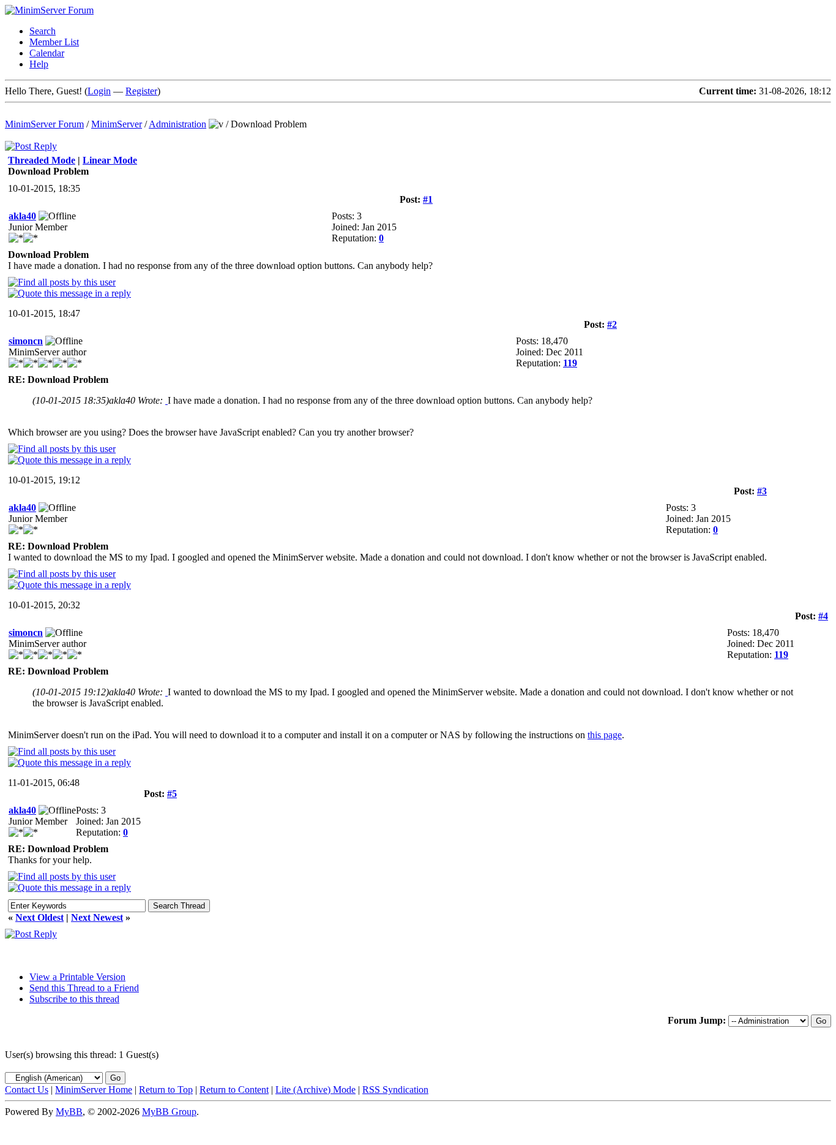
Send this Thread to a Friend (84, 988)
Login (99, 91)
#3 (762, 491)
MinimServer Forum (44, 124)
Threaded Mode (41, 160)
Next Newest (97, 917)
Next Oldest (39, 917)
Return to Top (166, 1089)
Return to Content (234, 1089)
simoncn (26, 341)
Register (141, 91)
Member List (54, 42)
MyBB (69, 1111)
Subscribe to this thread (74, 999)
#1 (428, 199)
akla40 (22, 216)
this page (605, 735)
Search (42, 31)
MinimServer (116, 124)
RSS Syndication (395, 1089)
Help (38, 64)
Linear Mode (110, 160)
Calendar (46, 53)
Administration (177, 124)
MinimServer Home (93, 1089)
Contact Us (26, 1089)
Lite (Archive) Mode (315, 1089)
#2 (612, 324)
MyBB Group (169, 1111)
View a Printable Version (77, 977)
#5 (172, 793)
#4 (823, 616)
